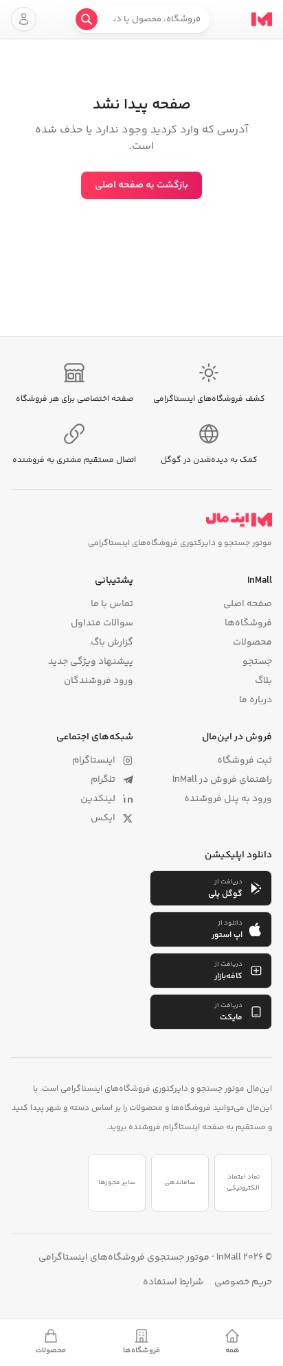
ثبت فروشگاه (244, 760)
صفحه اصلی (247, 604)
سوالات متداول (102, 623)
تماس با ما (112, 604)
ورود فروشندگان (98, 680)
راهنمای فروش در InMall (222, 779)
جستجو (257, 661)
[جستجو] (87, 19)
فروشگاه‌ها (248, 623)
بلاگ (263, 680)
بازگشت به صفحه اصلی (141, 185)
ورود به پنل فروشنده (228, 799)
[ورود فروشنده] (23, 19)
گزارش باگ (112, 642)
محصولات (252, 642)
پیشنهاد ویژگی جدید (90, 661)
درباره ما (255, 700)
